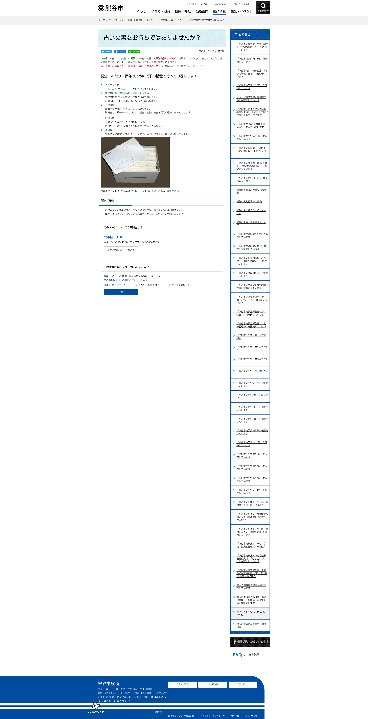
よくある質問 (251, 654)
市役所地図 (213, 684)
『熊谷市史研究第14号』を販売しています (251, 491)
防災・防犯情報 (241, 4)
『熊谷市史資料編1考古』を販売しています (252, 235)
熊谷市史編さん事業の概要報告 (251, 191)
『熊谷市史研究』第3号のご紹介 (252, 360)
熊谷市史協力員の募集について (251, 224)
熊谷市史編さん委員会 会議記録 (251, 625)
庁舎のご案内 (183, 684)
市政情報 (119, 20)
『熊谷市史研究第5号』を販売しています (252, 384)
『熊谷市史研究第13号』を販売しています (251, 479)
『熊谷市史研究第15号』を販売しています (251, 179)
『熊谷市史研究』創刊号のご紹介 (251, 336)
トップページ (105, 20)
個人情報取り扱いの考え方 (212, 716)
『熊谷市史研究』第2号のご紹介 (252, 348)
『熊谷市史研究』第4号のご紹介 (252, 372)
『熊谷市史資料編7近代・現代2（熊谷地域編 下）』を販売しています (252, 47)
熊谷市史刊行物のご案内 (249, 201)
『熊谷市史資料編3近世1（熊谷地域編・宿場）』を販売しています (252, 73)
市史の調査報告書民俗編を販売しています (251, 587)
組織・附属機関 (135, 20)
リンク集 (235, 716)
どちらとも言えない (148, 285)
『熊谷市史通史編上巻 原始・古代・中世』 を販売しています (251, 300)
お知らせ (182, 20)
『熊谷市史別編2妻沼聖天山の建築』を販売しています (252, 286)
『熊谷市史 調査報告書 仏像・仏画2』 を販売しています (252, 125)
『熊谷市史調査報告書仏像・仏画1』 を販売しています (251, 313)
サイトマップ (251, 716)
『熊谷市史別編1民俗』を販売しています (252, 274)
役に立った (120, 285)
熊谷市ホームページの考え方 (181, 716)
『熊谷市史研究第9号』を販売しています (252, 432)
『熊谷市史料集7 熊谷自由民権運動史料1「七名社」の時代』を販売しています (251, 558)
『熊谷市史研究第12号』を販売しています (251, 467)
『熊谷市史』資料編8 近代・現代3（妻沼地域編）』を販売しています (252, 261)
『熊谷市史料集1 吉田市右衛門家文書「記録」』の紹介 (252, 503)
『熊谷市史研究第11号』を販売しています (251, 455)
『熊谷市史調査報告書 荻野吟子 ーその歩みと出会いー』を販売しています (251, 166)
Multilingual (220, 4)
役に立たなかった (180, 285)
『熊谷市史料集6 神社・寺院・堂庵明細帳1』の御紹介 (251, 545)
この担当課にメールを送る (121, 250)
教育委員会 (151, 20)
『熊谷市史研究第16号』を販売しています (251, 137)
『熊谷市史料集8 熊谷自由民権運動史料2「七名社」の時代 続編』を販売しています (252, 112)
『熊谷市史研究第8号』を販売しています (252, 420)
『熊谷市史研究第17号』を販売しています (251, 87)
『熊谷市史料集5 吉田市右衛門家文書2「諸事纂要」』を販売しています (252, 532)
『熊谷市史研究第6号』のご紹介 (252, 396)
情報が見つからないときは (252, 641)
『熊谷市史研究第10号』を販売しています (251, 444)
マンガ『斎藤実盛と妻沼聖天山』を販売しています (251, 99)
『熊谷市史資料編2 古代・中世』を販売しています (251, 247)
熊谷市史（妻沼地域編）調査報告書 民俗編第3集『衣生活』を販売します (251, 600)
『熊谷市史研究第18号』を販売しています (251, 60)
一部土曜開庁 (243, 684)
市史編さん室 (167, 20)
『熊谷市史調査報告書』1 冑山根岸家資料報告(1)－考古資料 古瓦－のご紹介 (251, 573)
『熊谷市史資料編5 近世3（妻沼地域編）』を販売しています (252, 151)
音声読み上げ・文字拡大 (198, 4)
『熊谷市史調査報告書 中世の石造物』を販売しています (251, 325)
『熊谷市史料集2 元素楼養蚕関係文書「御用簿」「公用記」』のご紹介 (252, 517)
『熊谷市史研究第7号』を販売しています (252, 408)
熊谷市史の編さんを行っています (251, 212)
